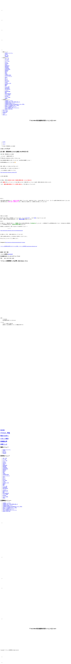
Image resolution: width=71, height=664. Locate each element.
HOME (4, 141)
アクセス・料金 (5, 433)
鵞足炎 (6, 71)
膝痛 (6, 92)
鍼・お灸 (6, 55)
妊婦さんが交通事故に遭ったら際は (12, 105)
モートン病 (7, 61)
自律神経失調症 (8, 75)
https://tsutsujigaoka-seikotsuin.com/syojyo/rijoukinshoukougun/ (11, 230)
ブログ (4, 113)
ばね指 (6, 82)
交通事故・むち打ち (9, 100)
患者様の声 (5, 112)
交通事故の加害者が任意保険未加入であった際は (14, 104)
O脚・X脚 (7, 58)
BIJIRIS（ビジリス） (9, 53)
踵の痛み (6, 96)
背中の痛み (5, 480)
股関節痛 (4, 466)
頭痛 (6, 72)
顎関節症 (6, 70)
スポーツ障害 (7, 97)
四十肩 (6, 79)
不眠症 (4, 473)
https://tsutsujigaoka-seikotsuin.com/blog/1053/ (8, 172)
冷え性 (6, 62)
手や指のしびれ (8, 83)
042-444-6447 (10, 254)
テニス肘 (6, 60)
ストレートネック (8, 76)
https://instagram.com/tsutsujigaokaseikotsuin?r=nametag (15, 242)
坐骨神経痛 (5, 487)
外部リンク (5, 114)
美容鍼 (6, 54)
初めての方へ (5, 110)
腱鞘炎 (6, 84)
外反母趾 (6, 63)
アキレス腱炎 (7, 94)
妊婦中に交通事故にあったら (10, 106)
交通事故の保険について (10, 103)
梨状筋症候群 (7, 91)
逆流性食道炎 (7, 69)
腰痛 (6, 85)
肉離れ (6, 98)
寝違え (6, 77)
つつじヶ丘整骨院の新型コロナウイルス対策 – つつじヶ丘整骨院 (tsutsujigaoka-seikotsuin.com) (18, 246)
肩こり (6, 78)
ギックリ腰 (7, 86)
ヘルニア (6, 90)
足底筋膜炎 (7, 68)
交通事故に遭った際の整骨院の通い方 (12, 101)
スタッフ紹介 (5, 111)
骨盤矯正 (6, 56)
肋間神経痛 (7, 65)
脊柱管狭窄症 (7, 89)
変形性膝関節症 (8, 93)
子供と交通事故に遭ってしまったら (12, 107)
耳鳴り (6, 64)
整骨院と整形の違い (9, 108)
